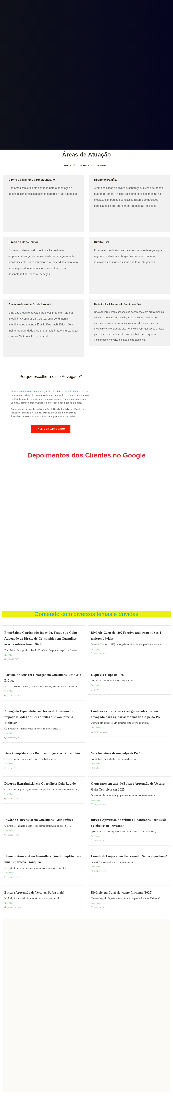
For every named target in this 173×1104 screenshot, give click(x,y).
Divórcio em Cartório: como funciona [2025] (121, 892)
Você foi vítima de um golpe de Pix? (115, 753)
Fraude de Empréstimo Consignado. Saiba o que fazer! (129, 856)
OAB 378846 (71, 391)
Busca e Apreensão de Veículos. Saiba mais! (34, 892)
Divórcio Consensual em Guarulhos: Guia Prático (38, 820)
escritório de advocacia (31, 391)
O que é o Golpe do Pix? (108, 675)
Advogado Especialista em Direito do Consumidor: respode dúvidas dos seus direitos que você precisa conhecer (39, 716)
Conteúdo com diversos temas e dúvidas (86, 614)
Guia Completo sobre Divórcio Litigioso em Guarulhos (42, 753)
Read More (8, 655)
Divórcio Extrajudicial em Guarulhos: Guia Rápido (40, 783)
